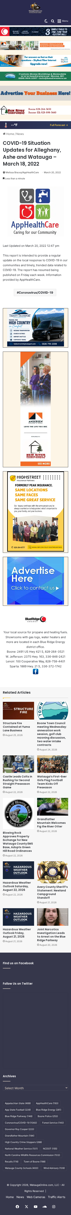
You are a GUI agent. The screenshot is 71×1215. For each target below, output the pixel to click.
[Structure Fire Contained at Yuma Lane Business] (18, 711)
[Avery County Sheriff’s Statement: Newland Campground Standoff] (52, 872)
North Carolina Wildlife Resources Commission (32, 1155)
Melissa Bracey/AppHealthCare (22, 172)
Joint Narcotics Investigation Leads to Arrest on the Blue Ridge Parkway (51, 934)
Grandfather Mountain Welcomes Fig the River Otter (51, 822)
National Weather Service (21, 1148)
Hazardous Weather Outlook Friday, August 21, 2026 (17, 932)
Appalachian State (18, 1103)
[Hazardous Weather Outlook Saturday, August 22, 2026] (18, 870)
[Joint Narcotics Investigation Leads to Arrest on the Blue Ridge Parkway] (52, 917)
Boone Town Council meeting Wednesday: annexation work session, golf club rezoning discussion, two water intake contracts (52, 734)
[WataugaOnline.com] (35, 8)
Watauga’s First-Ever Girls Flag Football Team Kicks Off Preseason (52, 782)
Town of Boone (34, 1161)
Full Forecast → (59, 125)
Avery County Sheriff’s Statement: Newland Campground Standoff (52, 892)
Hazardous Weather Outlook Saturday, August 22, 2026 (17, 886)
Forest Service (53, 1122)
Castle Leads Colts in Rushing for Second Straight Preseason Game (17, 782)
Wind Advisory (54, 1168)
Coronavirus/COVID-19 (36, 292)
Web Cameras (36, 1197)
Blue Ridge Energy (48, 1109)
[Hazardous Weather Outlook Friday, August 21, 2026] (18, 917)
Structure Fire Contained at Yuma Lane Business (16, 726)
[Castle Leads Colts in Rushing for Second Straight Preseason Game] (18, 764)
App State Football (18, 1109)
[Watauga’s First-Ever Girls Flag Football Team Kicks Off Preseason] (52, 764)
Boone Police (48, 1116)
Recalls (11, 1161)
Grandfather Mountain (19, 1135)
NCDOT (50, 1148)
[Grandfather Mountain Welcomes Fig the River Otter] (52, 807)
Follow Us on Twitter (18, 984)
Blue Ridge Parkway (18, 1116)
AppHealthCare (47, 1103)
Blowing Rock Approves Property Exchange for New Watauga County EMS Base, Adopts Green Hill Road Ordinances (18, 842)
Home (9, 134)
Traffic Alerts (56, 1197)
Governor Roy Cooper (19, 1129)
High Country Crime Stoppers (23, 1142)
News (20, 134)
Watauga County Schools (21, 1168)
